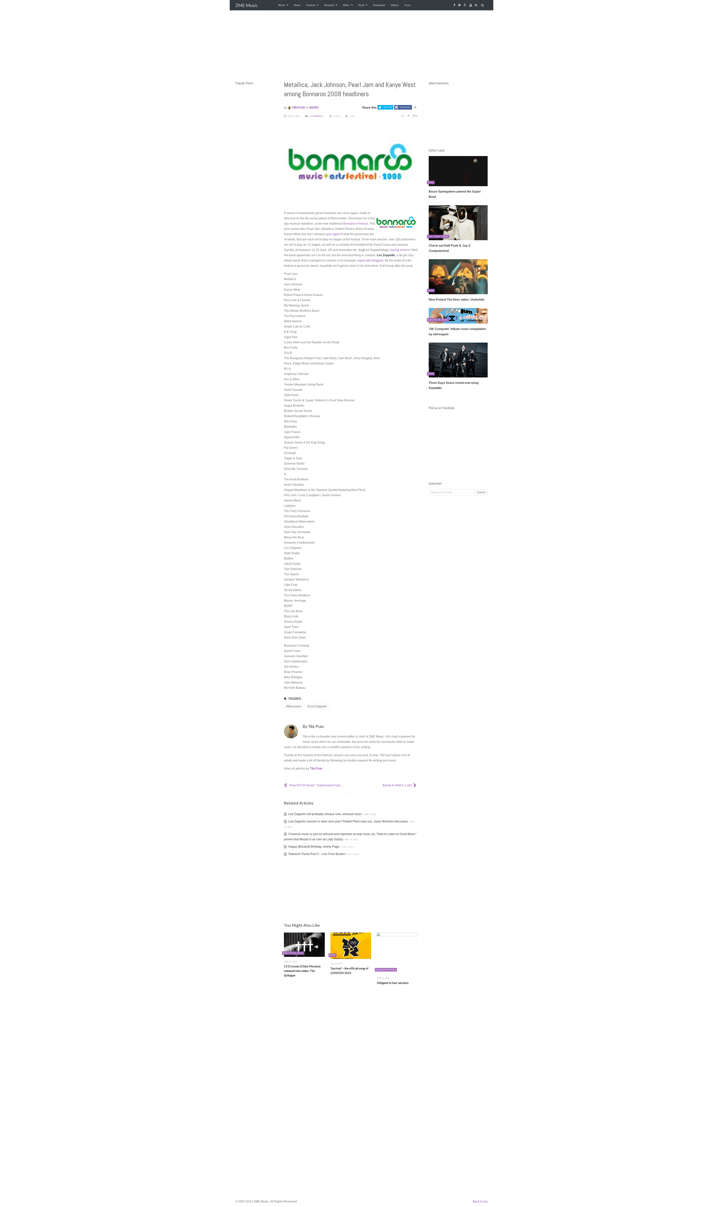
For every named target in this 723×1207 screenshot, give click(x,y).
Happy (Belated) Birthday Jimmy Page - (320, 846)
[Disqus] (350, 1043)
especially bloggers (370, 260)
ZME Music (246, 5)
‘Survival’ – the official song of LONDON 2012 (349, 970)
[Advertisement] (361, 42)
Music (281, 5)
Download (379, 5)
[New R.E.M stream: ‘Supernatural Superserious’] (286, 785)
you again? (334, 234)
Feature (311, 5)
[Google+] (466, 5)
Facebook (405, 107)
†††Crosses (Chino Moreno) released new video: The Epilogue (302, 970)
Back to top (480, 1201)
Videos (394, 5)
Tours (407, 5)
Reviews (329, 5)
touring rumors (399, 249)
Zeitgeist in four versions (393, 982)
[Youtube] (471, 5)
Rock (361, 5)
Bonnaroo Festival (355, 223)
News (297, 5)
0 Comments (316, 116)
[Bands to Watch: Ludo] (415, 785)
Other (346, 5)
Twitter (387, 107)
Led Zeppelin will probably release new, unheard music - (332, 814)
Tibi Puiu (298, 107)
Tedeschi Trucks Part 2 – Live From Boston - (323, 854)
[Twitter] (460, 5)
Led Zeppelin (318, 706)
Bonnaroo (294, 706)
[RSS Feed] (476, 5)
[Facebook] (455, 5)
